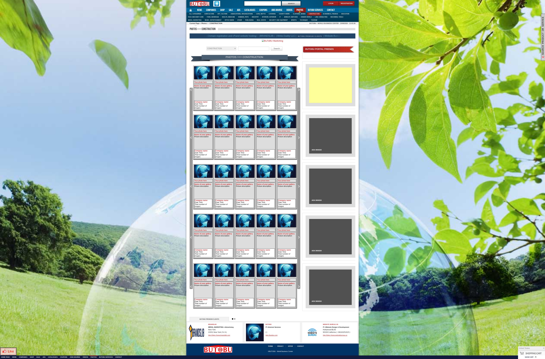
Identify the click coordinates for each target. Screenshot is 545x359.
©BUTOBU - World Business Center (280, 351)
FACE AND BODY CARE (196, 17)
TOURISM (314, 20)
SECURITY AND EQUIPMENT (278, 20)
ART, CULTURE (222, 14)
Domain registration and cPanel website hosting (221, 325)
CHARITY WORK (284, 14)
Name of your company (332, 324)
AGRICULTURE (209, 14)
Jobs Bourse (276, 10)
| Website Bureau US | (300, 36)
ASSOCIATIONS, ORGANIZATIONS (242, 14)
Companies (211, 10)
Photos (298, 10)
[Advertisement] (330, 85)
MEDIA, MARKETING (195, 20)
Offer (290, 346)
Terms (270, 346)
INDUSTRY (255, 17)
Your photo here (200, 82)
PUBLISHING (249, 20)
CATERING (272, 14)
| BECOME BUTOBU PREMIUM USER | (333, 36)
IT (280, 17)
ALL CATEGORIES (195, 14)
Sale (231, 10)
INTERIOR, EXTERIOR (269, 17)
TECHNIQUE (304, 20)
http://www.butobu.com (216, 337)
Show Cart (529, 357)
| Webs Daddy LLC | (251, 36)
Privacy (280, 346)
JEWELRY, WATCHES (291, 17)
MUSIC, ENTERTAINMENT (213, 20)
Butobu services (315, 10)
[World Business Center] (200, 4)
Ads (238, 10)
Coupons (263, 10)
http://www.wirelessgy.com (275, 335)
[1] (232, 319)
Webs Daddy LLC (272, 324)
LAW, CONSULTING (321, 17)
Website (325, 335)
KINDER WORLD (306, 17)
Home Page (190, 10)
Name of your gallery (202, 86)
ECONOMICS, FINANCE (330, 14)
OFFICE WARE (229, 20)
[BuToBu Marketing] (272, 41)
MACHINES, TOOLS (337, 17)
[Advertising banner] (330, 135)
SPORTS (293, 20)
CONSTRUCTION (314, 14)
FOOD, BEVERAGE (213, 17)
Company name (201, 102)
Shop (222, 10)
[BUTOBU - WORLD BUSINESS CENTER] (234, 349)
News (199, 10)
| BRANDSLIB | (231, 36)
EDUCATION (345, 14)
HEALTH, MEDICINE (228, 17)
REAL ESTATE (261, 20)
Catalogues (249, 10)
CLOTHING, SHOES (299, 14)
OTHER (239, 20)
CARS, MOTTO (261, 14)
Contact (331, 10)
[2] (234, 319)
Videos (289, 10)
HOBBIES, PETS (243, 17)
